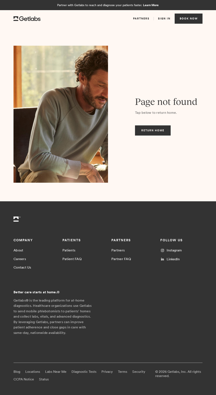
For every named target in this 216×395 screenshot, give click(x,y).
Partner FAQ (121, 259)
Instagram (174, 250)
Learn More (151, 5)
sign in (164, 18)
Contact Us (22, 267)
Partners (118, 250)
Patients (68, 250)
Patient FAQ (72, 259)
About (18, 250)
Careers (20, 259)
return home (152, 130)
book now (189, 18)
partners (141, 18)
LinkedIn (173, 259)
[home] (27, 18)
